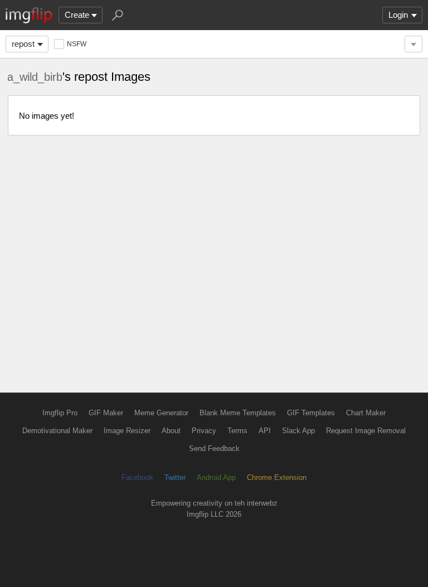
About (171, 430)
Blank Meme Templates (238, 413)
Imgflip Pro (59, 413)
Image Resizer (127, 430)
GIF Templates (311, 413)
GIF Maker (106, 413)
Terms (237, 430)
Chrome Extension (277, 477)
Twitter (175, 477)
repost (23, 43)
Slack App (298, 430)
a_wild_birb (34, 77)
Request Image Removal (366, 430)
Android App (216, 477)
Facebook (137, 477)
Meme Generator (161, 413)
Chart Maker (366, 413)
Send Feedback (214, 448)
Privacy (204, 430)
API (265, 430)
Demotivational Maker (57, 430)
